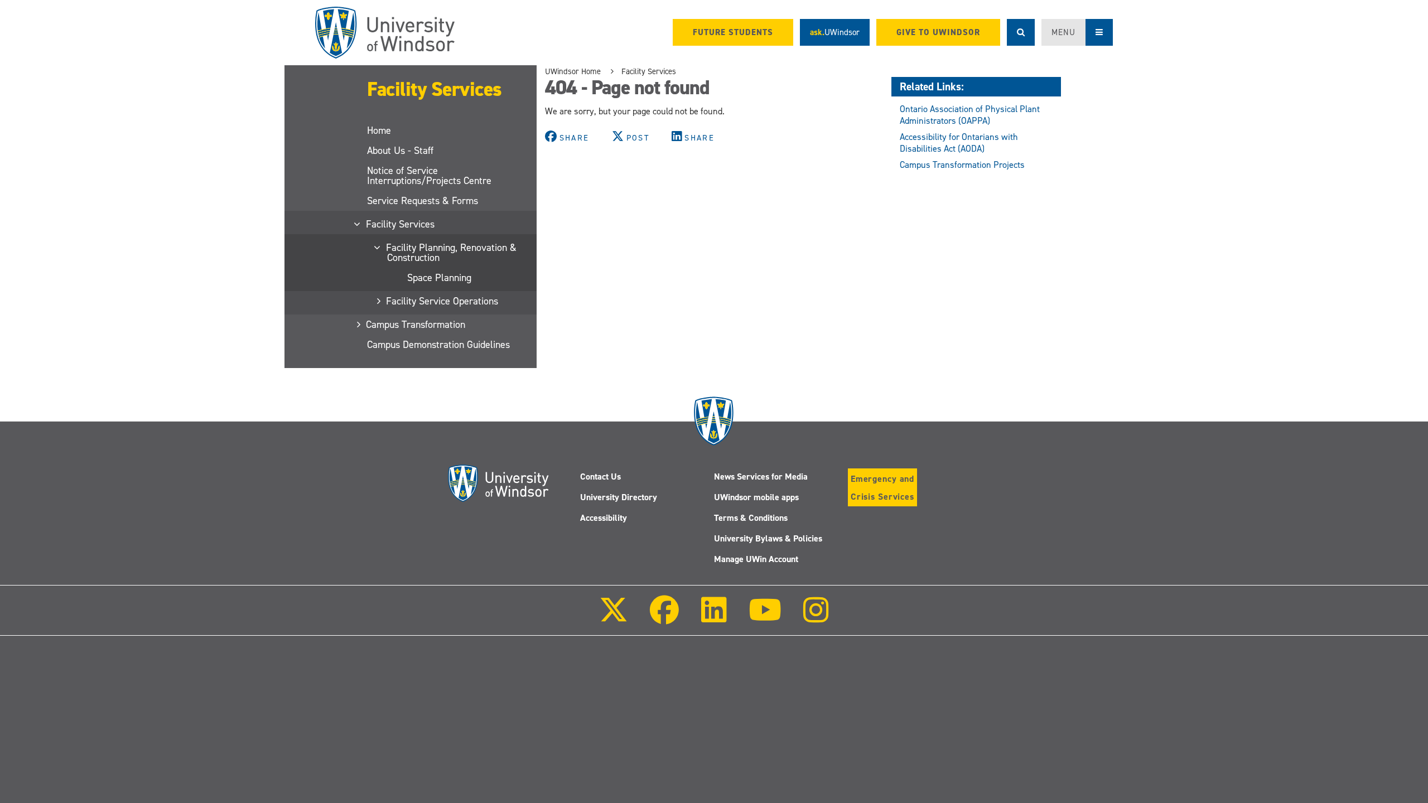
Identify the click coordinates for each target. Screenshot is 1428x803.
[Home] (385, 33)
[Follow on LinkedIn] (713, 617)
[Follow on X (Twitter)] (613, 617)
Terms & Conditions (751, 518)
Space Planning (439, 277)
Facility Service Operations (442, 301)
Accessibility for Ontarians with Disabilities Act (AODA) (959, 142)
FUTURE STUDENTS (733, 32)
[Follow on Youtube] (765, 617)
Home (379, 130)
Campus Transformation (416, 324)
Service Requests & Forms (422, 200)
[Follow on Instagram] (816, 617)
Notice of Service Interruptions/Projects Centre (429, 175)
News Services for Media (761, 476)
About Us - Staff (400, 150)
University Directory (618, 497)
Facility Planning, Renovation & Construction (452, 252)
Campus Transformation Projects (962, 165)
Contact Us (600, 476)
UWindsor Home (573, 71)
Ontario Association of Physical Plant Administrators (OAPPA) (970, 115)
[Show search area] (1021, 32)
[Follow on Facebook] (664, 617)
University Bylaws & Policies (768, 538)
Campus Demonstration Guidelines (438, 344)
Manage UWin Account (756, 559)
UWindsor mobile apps (756, 497)
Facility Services (434, 89)
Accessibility (603, 518)
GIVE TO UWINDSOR (938, 32)
